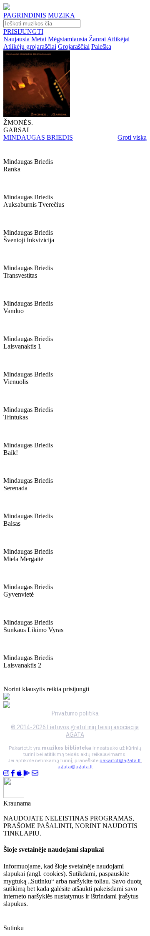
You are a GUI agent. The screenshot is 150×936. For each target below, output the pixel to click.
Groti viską (132, 137)
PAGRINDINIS (24, 15)
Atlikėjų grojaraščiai (29, 46)
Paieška (101, 46)
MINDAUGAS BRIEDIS (38, 137)
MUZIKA (61, 15)
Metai (38, 39)
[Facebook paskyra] (13, 773)
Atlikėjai (118, 39)
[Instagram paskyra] (6, 773)
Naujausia (16, 39)
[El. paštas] (35, 773)
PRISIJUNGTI (23, 31)
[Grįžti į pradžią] (6, 7)
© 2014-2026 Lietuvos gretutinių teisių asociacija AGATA (75, 730)
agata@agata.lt (75, 766)
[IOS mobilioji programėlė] (19, 773)
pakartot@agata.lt (120, 760)
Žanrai (97, 39)
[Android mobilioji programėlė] (26, 773)
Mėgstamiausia (67, 39)
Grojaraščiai (74, 46)
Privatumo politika (75, 713)
